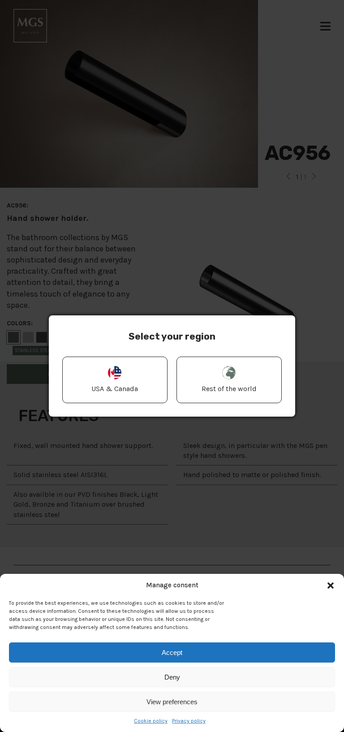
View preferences (172, 702)
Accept (172, 652)
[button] (330, 585)
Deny (172, 677)
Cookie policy (151, 721)
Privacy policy (189, 721)
